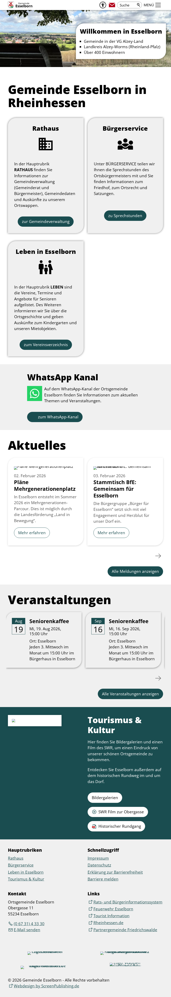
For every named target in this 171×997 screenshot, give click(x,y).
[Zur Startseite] (20, 5)
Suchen (138, 5)
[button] (112, 5)
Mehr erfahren (32, 532)
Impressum (98, 858)
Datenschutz (99, 865)
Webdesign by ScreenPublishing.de (46, 986)
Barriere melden (103, 879)
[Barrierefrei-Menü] (102, 5)
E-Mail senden (27, 929)
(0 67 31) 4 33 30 (29, 923)
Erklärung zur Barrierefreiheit (115, 872)
